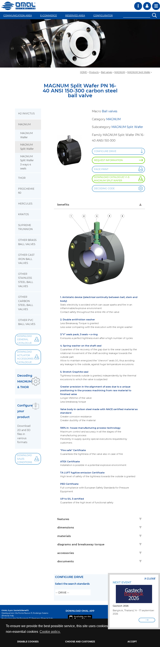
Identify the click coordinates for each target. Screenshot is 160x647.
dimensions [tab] (65, 527)
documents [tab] (65, 561)
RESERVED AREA (75, 15)
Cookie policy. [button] (50, 631)
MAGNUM (119, 72)
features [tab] (63, 519)
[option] (80, 43)
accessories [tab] (65, 553)
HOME (83, 72)
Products (94, 72)
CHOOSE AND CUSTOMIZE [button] (80, 641)
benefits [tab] (63, 204)
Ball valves (106, 72)
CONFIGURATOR (103, 15)
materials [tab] (64, 536)
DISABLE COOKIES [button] (28, 641)
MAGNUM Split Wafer (138, 72)
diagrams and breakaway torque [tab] (80, 544)
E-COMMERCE (48, 15)
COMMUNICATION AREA (17, 15)
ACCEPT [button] (132, 641)
